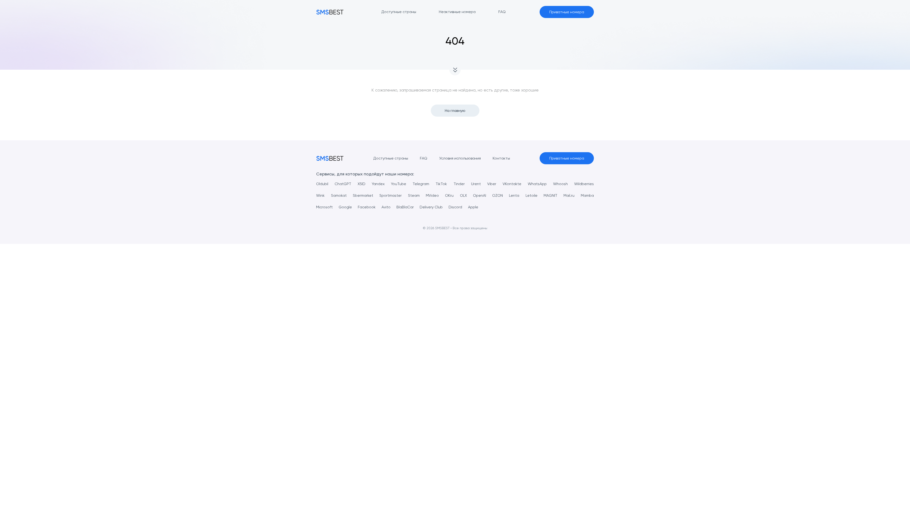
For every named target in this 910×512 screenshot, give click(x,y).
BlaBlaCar (405, 207)
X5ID (361, 184)
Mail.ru (569, 195)
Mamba (587, 195)
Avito (386, 207)
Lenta (514, 195)
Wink (320, 195)
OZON (497, 195)
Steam (414, 195)
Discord (455, 207)
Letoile (531, 195)
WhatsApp (537, 184)
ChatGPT (343, 184)
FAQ (423, 158)
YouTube (398, 184)
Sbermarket (363, 195)
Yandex (378, 184)
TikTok (441, 184)
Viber (491, 184)
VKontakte (512, 184)
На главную (455, 110)
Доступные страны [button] (398, 11)
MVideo (432, 195)
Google (345, 207)
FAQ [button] (502, 11)
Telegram (421, 184)
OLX (463, 195)
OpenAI (479, 195)
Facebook (367, 207)
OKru (449, 195)
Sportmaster (390, 195)
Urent (476, 184)
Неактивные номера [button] (457, 11)
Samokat (339, 195)
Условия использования (460, 158)
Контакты (501, 158)
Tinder (459, 184)
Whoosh (560, 184)
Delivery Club (431, 207)
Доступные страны (390, 158)
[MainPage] (330, 12)
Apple (473, 207)
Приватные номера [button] (566, 12)
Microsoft (324, 207)
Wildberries (584, 184)
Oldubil (322, 184)
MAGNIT (550, 195)
